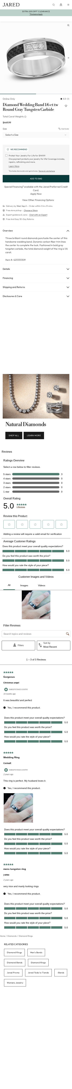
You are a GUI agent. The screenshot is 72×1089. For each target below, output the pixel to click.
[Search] (53, 4)
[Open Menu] (68, 4)
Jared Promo (13, 972)
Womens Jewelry (15, 982)
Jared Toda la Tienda (38, 972)
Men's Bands (36, 952)
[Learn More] (25, 117)
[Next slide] (68, 58)
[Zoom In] (68, 25)
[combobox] (36, 135)
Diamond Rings (14, 952)
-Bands (60, 972)
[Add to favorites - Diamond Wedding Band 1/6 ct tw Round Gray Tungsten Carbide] (66, 106)
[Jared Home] (11, 5)
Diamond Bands (14, 962)
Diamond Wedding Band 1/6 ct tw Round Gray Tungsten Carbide (30, 107)
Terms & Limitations (47, 171)
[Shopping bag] (61, 5)
